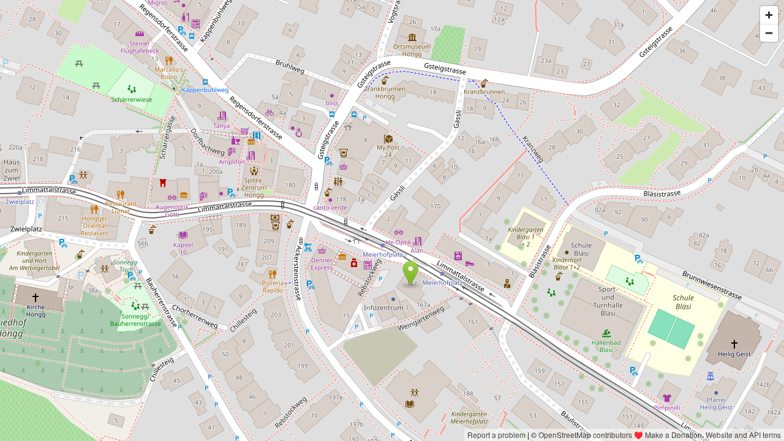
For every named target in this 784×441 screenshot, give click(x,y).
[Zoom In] (769, 15)
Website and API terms (743, 434)
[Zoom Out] (769, 33)
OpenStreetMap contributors (585, 434)
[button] (410, 273)
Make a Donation (673, 434)
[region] (392, 220)
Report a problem (496, 434)
